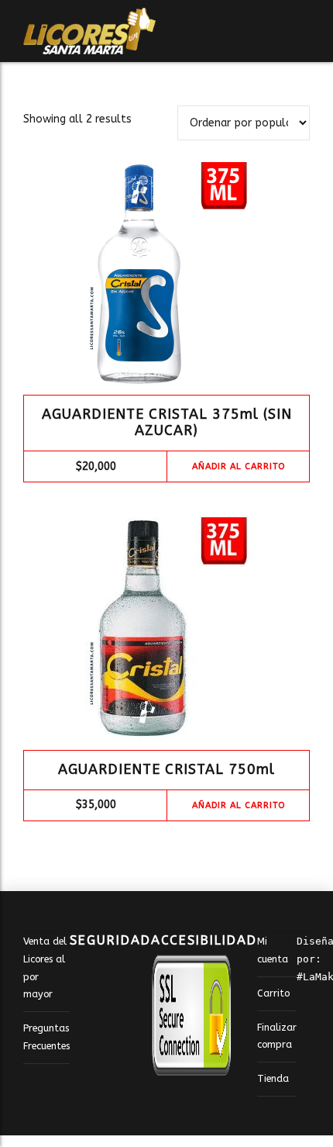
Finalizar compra (277, 1036)
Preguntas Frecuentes (46, 1037)
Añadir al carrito (238, 466)
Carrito (273, 993)
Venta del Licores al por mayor (45, 967)
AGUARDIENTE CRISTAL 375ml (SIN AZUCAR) (167, 423)
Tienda (273, 1078)
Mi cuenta (272, 950)
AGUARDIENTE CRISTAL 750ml (166, 769)
